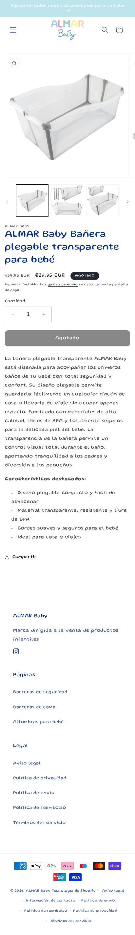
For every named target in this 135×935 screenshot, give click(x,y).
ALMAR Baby (38, 891)
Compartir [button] (24, 557)
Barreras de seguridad (40, 692)
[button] (13, 30)
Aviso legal (27, 763)
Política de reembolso (39, 808)
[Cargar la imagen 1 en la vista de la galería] (32, 200)
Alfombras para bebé (38, 722)
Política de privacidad (39, 778)
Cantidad (15, 301)
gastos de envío (63, 284)
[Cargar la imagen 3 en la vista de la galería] (103, 200)
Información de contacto (50, 900)
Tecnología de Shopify (74, 891)
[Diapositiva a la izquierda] (7, 202)
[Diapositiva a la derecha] (128, 202)
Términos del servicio (39, 823)
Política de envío (33, 793)
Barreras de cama (34, 707)
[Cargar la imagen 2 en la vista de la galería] (67, 200)
